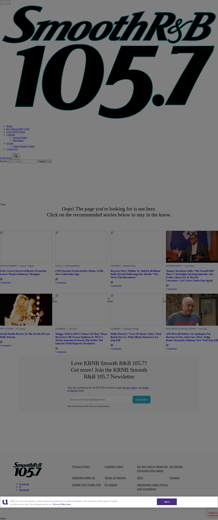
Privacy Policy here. (62, 504)
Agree (167, 502)
